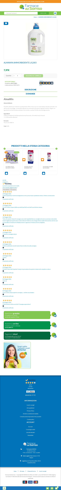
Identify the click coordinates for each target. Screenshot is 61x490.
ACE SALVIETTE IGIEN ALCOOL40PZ (48, 167)
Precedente (6, 189)
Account (30, 426)
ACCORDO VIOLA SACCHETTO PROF (10, 167)
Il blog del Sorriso (31, 471)
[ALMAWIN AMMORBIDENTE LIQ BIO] (30, 39)
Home (35, 17)
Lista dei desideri (30, 432)
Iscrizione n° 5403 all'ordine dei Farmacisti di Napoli (19, 476)
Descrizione (30, 89)
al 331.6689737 (9, 327)
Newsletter (30, 435)
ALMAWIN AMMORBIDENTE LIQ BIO (47, 17)
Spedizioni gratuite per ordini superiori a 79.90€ (30, 1)
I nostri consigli (30, 405)
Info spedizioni (30, 408)
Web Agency (52, 474)
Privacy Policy (30, 410)
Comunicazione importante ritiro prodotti (30, 416)
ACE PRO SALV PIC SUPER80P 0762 (28, 167)
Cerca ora (43, 13)
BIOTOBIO (14, 83)
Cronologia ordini (30, 429)
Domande (30, 94)
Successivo (13, 189)
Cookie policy (30, 419)
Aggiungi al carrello (33, 76)
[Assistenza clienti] (55, 13)
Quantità (8, 75)
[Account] (52, 488)
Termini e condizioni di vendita (30, 413)
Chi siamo (22, 471)
